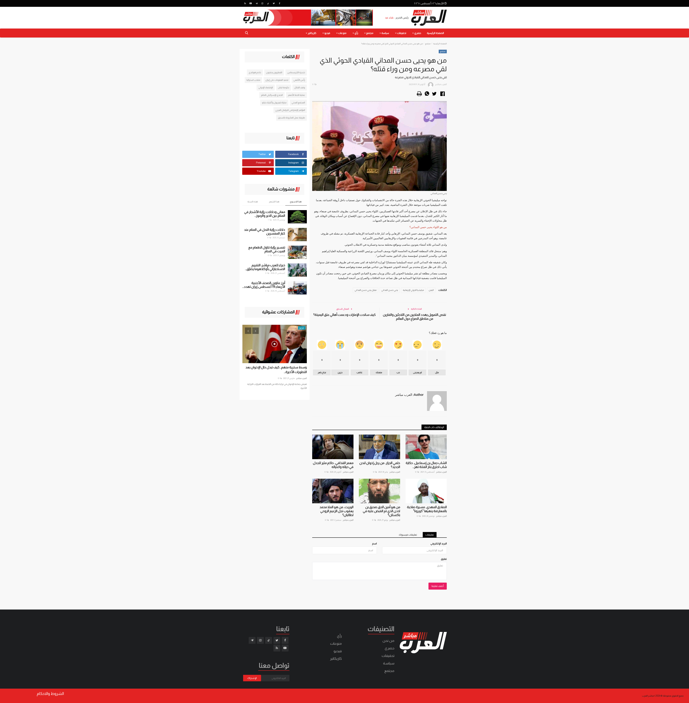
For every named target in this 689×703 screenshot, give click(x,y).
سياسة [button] (385, 33)
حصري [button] (417, 33)
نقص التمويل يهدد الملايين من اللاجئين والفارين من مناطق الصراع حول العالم (414, 316)
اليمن (431, 290)
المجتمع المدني (298, 102)
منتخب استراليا (253, 80)
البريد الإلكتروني (438, 543)
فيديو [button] (327, 33)
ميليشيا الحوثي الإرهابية (413, 290)
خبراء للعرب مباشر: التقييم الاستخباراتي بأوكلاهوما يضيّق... (265, 267)
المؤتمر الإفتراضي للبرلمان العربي (290, 110)
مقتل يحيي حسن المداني (365, 290)
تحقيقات (388, 656)
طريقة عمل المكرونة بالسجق (291, 117)
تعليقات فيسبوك (408, 534)
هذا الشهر (274, 201)
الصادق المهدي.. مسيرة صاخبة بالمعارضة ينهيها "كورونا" (427, 509)
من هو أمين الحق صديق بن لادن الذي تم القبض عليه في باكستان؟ (381, 511)
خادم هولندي (255, 72)
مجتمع (427, 44)
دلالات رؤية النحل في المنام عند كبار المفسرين (264, 231)
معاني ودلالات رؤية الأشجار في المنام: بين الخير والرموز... (264, 213)
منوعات (336, 643)
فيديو (338, 651)
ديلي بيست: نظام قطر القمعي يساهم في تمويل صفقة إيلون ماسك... (275, 369)
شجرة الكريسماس (296, 72)
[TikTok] (268, 3)
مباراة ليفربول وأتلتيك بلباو (274, 102)
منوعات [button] (342, 33)
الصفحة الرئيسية (435, 33)
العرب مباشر (441, 472)
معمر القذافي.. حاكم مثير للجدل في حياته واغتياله (333, 465)
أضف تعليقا (438, 586)
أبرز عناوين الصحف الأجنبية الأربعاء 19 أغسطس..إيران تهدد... (263, 285)
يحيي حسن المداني (389, 290)
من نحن (388, 641)
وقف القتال (299, 87)
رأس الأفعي (299, 80)
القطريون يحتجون (274, 72)
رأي (339, 636)
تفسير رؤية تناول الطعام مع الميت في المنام (266, 249)
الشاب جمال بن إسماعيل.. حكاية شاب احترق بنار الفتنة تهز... (426, 465)
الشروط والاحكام (50, 693)
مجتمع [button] (369, 33)
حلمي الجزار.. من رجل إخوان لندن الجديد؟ (379, 465)
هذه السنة (252, 201)
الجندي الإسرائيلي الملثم (272, 95)
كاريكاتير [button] (311, 33)
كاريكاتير (336, 658)
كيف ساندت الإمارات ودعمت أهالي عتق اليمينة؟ (344, 315)
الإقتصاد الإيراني (265, 87)
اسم (374, 543)
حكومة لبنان (283, 87)
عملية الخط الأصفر (296, 95)
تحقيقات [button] (401, 33)
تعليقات (429, 534)
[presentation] (248, 330)
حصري (389, 648)
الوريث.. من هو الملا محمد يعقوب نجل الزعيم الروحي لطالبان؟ (336, 511)
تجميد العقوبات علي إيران (276, 80)
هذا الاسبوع (296, 201)
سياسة (388, 663)
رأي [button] (356, 33)
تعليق (444, 558)
